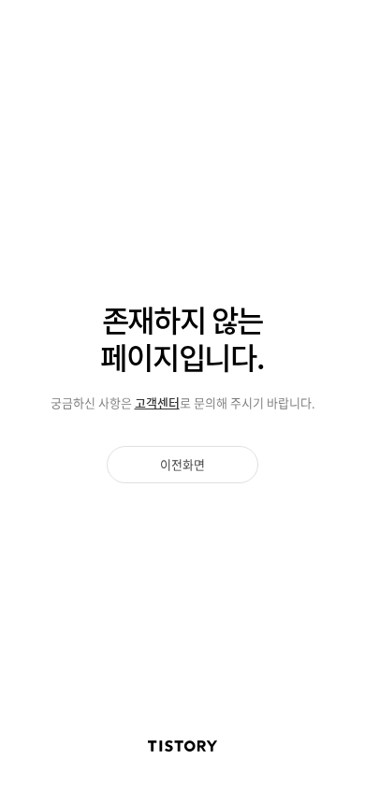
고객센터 (157, 402)
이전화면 (182, 464)
